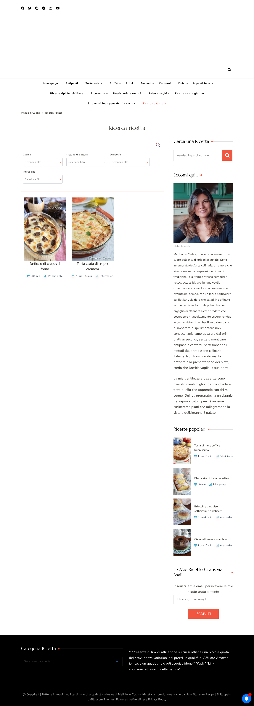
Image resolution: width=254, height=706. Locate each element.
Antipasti (71, 83)
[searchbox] (41, 162)
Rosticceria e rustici (127, 93)
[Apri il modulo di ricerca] (229, 70)
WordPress (139, 699)
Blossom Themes (103, 699)
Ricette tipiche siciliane (66, 93)
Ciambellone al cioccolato (210, 539)
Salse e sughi (157, 93)
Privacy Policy (157, 699)
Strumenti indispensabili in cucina (111, 103)
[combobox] (42, 162)
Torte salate (94, 83)
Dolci (182, 83)
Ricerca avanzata (154, 103)
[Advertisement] (127, 39)
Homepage (50, 83)
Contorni (165, 83)
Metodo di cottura (77, 154)
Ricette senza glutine (189, 93)
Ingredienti (29, 171)
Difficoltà (115, 154)
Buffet (114, 83)
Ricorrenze (98, 93)
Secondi (146, 83)
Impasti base (202, 83)
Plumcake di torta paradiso (211, 478)
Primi (129, 83)
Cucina (27, 154)
